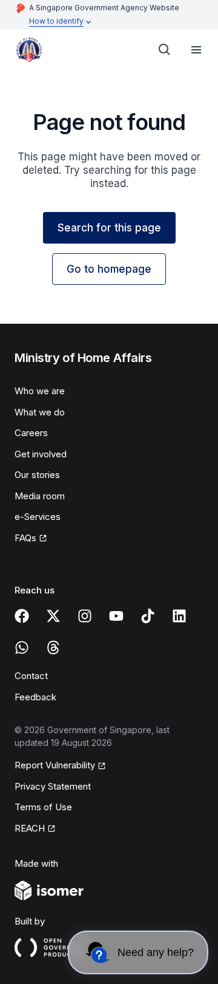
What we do (40, 412)
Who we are (40, 391)
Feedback (35, 697)
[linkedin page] (179, 616)
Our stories (37, 474)
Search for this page (109, 228)
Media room (40, 496)
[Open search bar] (164, 49)
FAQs (25, 538)
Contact (31, 676)
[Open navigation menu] (196, 49)
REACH (30, 828)
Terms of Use (43, 807)
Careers (31, 433)
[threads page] (53, 647)
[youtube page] (116, 616)
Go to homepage (109, 269)
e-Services (38, 516)
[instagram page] (85, 616)
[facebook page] (22, 616)
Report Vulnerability (55, 765)
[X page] (53, 616)
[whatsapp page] (22, 647)
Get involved (41, 454)
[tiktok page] (147, 616)
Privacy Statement (53, 786)
